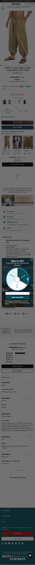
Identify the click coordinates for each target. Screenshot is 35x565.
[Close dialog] (31, 259)
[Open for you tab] (30, 555)
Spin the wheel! (17, 297)
